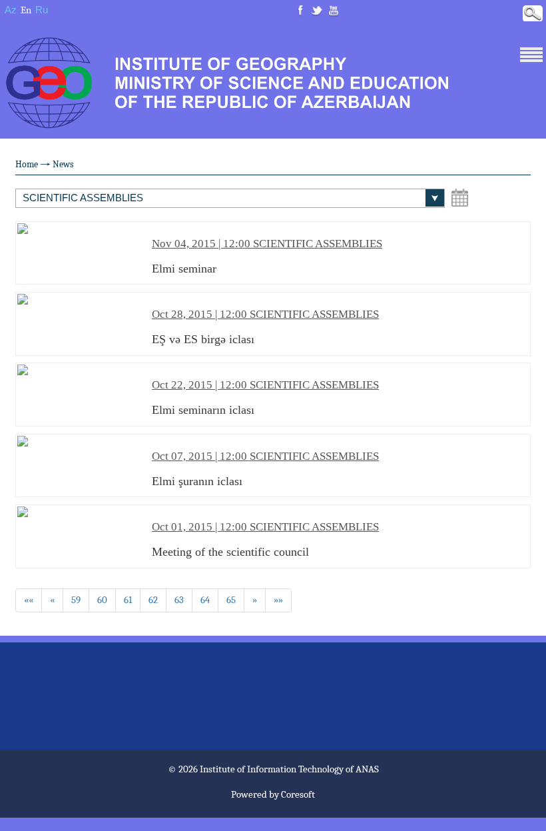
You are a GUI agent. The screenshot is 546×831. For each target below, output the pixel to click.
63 (179, 600)
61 (128, 600)
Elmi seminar (267, 256)
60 (102, 600)
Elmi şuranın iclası (265, 469)
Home (26, 164)
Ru (41, 9)
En (26, 10)
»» (278, 600)
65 (231, 600)
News (63, 164)
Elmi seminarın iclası (265, 397)
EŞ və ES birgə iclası (265, 327)
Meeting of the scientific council (265, 539)
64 (205, 600)
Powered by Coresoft (273, 794)
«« (28, 600)
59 (76, 600)
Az (11, 9)
